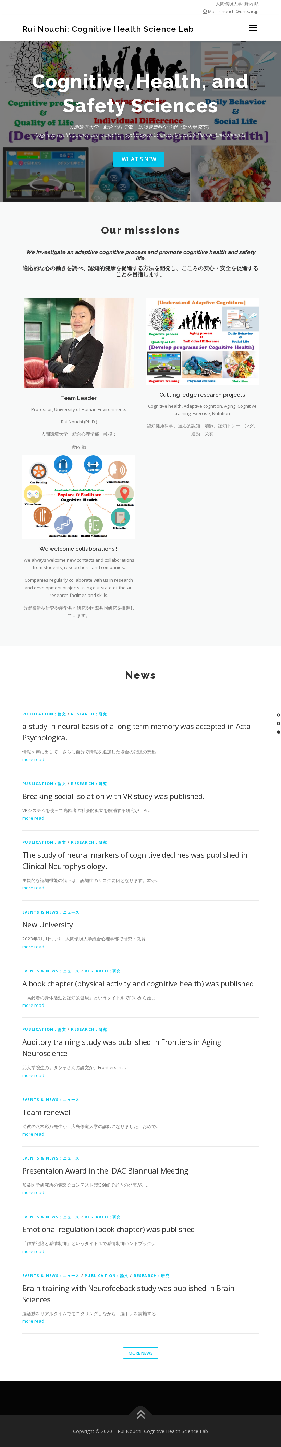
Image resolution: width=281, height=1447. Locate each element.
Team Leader (79, 398)
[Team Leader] (79, 343)
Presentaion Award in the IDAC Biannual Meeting (105, 1170)
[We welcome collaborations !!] (78, 497)
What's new (139, 159)
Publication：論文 (44, 713)
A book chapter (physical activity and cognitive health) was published (138, 983)
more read (33, 759)
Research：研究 (89, 713)
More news (141, 1353)
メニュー (253, 28)
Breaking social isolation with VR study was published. (113, 796)
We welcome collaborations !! (79, 549)
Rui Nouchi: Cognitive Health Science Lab (108, 29)
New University (47, 924)
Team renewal (46, 1112)
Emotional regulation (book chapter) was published (108, 1229)
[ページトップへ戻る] (141, 1415)
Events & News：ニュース (51, 912)
